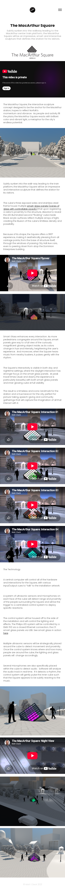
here (5, 633)
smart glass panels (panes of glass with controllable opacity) (31, 207)
